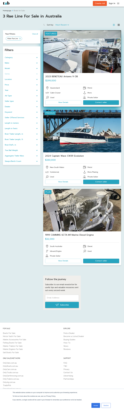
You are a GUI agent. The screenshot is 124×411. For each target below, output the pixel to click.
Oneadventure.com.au (12, 388)
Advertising (68, 376)
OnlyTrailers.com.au (11, 379)
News (65, 346)
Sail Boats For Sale (11, 352)
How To (66, 343)
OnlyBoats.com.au (10, 366)
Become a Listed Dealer (73, 336)
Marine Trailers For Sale (13, 346)
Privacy (66, 369)
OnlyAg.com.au (9, 382)
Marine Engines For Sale (13, 349)
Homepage (7, 10)
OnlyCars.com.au (9, 369)
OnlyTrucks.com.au (10, 372)
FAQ (65, 363)
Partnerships (68, 379)
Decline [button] (106, 405)
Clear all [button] (35, 34)
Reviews (67, 349)
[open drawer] (118, 3)
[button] (14, 39)
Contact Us (68, 372)
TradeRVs (7, 385)
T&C (65, 366)
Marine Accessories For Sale (14, 339)
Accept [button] (95, 405)
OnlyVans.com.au (10, 363)
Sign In (112, 3)
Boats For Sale (9, 333)
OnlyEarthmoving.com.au (13, 376)
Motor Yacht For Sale (12, 336)
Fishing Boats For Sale (12, 343)
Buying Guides (69, 339)
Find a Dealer (69, 333)
